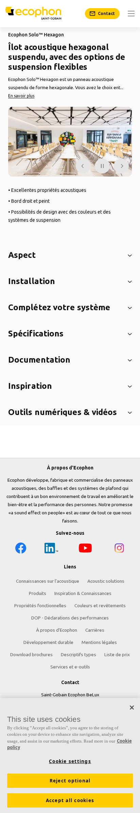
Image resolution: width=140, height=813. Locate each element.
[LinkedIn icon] (51, 549)
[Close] (131, 707)
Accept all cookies (70, 800)
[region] (70, 755)
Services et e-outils (70, 666)
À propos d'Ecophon (56, 630)
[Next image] (121, 166)
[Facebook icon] (21, 549)
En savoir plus (21, 96)
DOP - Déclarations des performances (70, 617)
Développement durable (48, 642)
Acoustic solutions (105, 581)
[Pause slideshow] (102, 166)
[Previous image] (83, 166)
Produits (37, 593)
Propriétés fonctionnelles (40, 605)
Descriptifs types (78, 654)
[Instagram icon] (119, 549)
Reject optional (70, 781)
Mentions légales (99, 642)
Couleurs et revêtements (100, 605)
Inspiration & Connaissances (82, 593)
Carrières (94, 630)
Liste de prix (117, 654)
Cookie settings (70, 761)
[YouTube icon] (85, 549)
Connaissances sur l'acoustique (47, 581)
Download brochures (31, 654)
